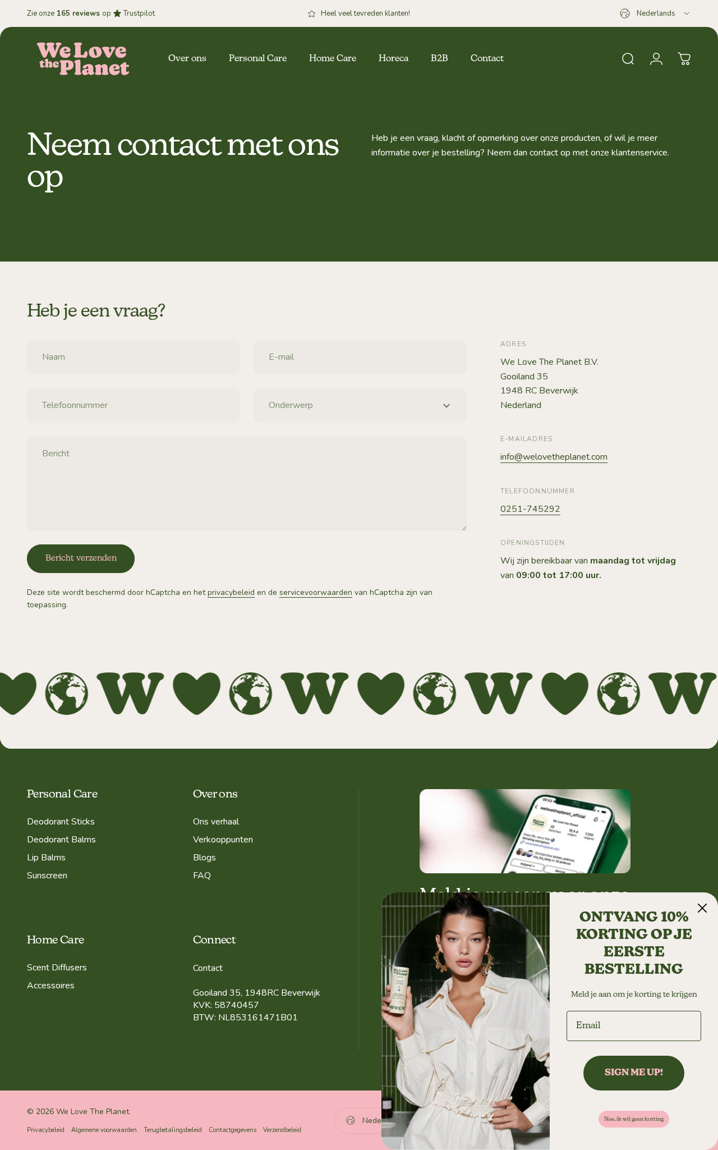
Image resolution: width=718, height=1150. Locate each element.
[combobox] (655, 13)
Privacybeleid (46, 1130)
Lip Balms (46, 857)
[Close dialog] (702, 908)
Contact (208, 968)
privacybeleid (231, 592)
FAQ (202, 875)
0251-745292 (530, 509)
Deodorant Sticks (61, 821)
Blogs (204, 857)
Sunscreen (47, 875)
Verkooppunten (223, 839)
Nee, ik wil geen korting (634, 1119)
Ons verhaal (216, 821)
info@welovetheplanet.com (553, 457)
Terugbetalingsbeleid (173, 1130)
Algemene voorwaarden (104, 1130)
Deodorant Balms (61, 839)
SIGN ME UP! (634, 1073)
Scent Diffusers (57, 967)
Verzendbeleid (282, 1130)
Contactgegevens (232, 1130)
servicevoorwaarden (315, 592)
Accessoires (51, 985)
